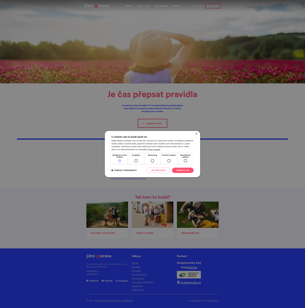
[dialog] (152, 154)
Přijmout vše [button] (183, 170)
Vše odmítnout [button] (158, 170)
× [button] (196, 134)
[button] (124, 170)
